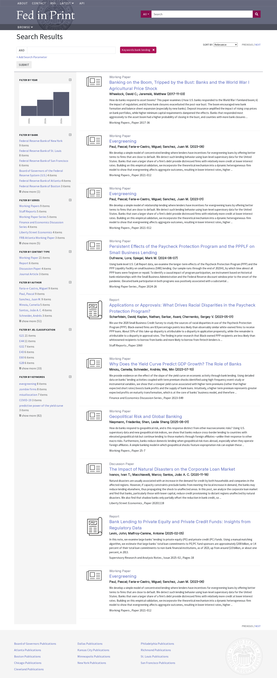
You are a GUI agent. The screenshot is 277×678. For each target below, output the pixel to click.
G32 (22, 346)
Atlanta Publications (27, 650)
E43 (21, 352)
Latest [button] (66, 3)
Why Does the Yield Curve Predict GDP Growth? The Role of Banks (175, 363)
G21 (22, 335)
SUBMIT (24, 65)
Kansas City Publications (93, 650)
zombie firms (28, 389)
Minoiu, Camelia (29, 305)
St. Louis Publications (154, 656)
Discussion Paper (30, 268)
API (82, 3)
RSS (53, 3)
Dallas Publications (90, 643)
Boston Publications (27, 656)
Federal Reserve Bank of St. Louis (40, 151)
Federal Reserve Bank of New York (40, 141)
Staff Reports (28, 211)
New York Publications (91, 663)
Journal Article (29, 274)
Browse (24, 27)
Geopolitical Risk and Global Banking (145, 416)
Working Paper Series (33, 217)
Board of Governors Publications (35, 643)
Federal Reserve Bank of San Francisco (43, 161)
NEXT (258, 44)
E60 (21, 357)
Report (24, 263)
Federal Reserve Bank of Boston (40, 186)
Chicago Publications (27, 663)
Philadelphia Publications (157, 643)
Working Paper (29, 257)
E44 (21, 341)
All (145, 14)
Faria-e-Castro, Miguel (33, 288)
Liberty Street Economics (36, 232)
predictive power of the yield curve (41, 405)
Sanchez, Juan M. (30, 299)
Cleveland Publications (29, 669)
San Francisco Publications (158, 663)
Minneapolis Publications (93, 656)
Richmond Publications (156, 650)
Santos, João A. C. (30, 310)
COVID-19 (25, 400)
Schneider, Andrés (30, 315)
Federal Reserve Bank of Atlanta (40, 181)
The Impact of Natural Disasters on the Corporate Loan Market (172, 469)
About (23, 3)
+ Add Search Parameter (31, 57)
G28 (22, 363)
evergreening (28, 384)
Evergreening (122, 141)
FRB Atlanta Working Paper (37, 238)
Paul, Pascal (27, 294)
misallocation (28, 394)
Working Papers (29, 206)
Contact (39, 3)
